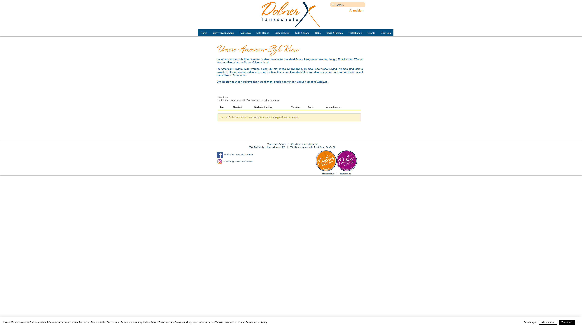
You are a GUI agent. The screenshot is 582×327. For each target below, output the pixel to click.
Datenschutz (328, 173)
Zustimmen (566, 322)
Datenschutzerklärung (256, 322)
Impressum (345, 173)
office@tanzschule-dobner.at (304, 144)
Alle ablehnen (547, 322)
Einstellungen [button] (529, 322)
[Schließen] (578, 322)
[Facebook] (220, 155)
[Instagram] (220, 162)
